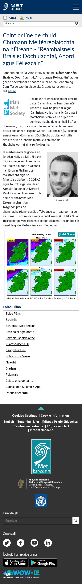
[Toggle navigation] (76, 7)
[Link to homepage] (41, 456)
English (9, 422)
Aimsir (11, 17)
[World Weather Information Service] (41, 500)
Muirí (27, 17)
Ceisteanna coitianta (28, 426)
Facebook (20, 543)
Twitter (7, 543)
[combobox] (41, 23)
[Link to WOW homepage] (21, 574)
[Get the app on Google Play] (43, 562)
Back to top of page (41, 408)
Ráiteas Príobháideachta (60, 422)
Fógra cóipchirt (58, 426)
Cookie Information (55, 415)
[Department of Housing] (41, 484)
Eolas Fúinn (12, 307)
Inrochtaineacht (41, 430)
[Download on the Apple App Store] (16, 562)
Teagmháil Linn (28, 422)
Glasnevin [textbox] (10, 23)
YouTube (34, 543)
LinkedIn (48, 543)
